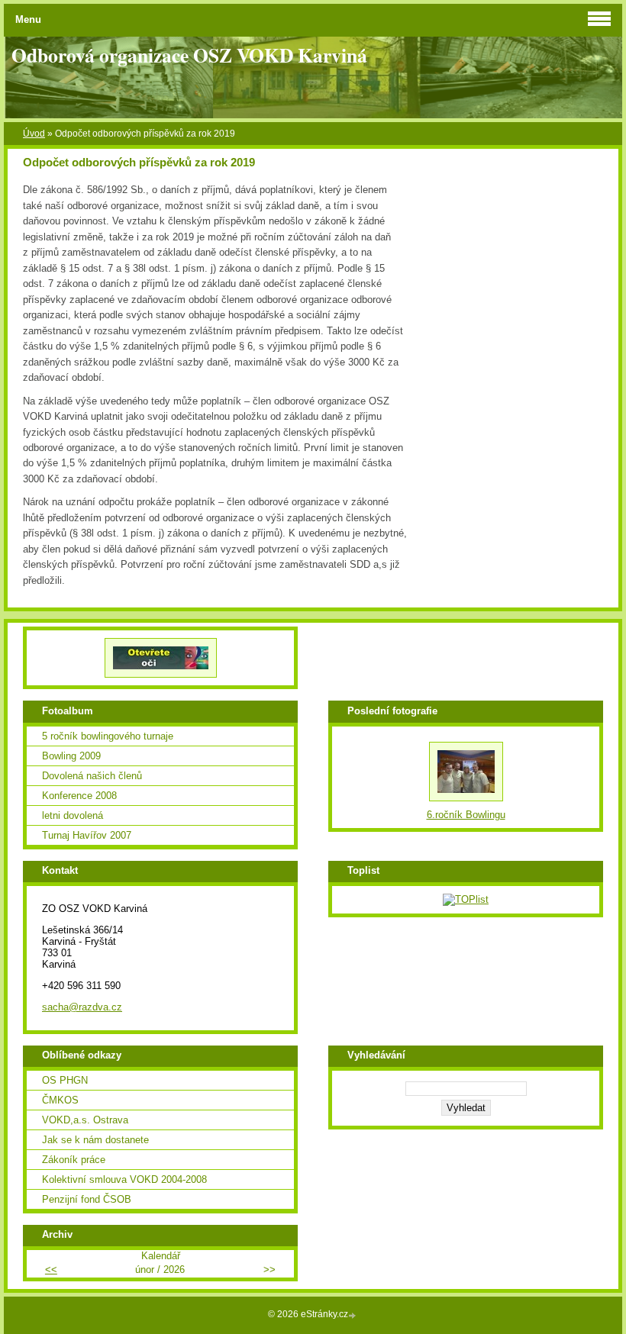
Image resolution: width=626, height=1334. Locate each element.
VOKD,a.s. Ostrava (85, 1120)
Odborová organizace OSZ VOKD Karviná (189, 54)
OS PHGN (65, 1080)
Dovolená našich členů (92, 775)
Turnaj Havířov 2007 (86, 835)
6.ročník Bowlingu (466, 814)
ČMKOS (60, 1100)
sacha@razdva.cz (82, 1007)
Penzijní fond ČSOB (86, 1199)
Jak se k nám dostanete (95, 1140)
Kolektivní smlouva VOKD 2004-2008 (124, 1179)
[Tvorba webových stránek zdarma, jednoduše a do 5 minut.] (353, 1315)
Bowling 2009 (71, 756)
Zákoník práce (73, 1159)
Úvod (34, 133)
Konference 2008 (79, 795)
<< (51, 1269)
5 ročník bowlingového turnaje (107, 736)
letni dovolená (72, 815)
